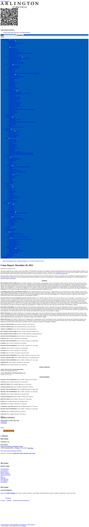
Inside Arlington (12, 149)
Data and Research (10, 130)
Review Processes (13, 164)
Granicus (24, 525)
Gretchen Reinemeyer (13, 83)
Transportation (9, 174)
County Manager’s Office (14, 96)
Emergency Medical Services (15, 103)
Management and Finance (14, 105)
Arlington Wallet (12, 44)
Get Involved (12, 70)
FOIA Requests (4, 479)
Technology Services (13, 111)
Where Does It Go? (13, 252)
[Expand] (11, 129)
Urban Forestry (12, 173)
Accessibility (4, 482)
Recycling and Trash (10, 247)
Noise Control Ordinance (11, 229)
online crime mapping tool (61, 273)
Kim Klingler (12, 84)
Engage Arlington (10, 114)
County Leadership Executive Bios (16, 76)
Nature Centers (12, 195)
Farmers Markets (12, 191)
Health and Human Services (12, 215)
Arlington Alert (12, 118)
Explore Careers (12, 48)
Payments (8, 237)
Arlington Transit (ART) (14, 175)
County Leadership (10, 74)
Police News (11, 150)
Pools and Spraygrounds (14, 196)
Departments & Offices (11, 90)
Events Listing (12, 146)
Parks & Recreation (13, 106)
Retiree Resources (13, 50)
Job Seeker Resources (13, 49)
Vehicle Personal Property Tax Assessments (18, 236)
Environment (9, 165)
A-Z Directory (4, 470)
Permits (10, 163)
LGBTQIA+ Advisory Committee (16, 63)
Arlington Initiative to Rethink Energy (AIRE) (19, 166)
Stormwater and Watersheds (15, 170)
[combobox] (8, 30)
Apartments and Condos (14, 249)
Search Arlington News (14, 148)
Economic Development (14, 99)
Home (4, 261)
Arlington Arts (12, 205)
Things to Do (9, 186)
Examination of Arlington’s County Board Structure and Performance (24, 73)
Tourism (8, 185)
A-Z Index (5, 257)
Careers (7, 46)
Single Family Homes (13, 251)
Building (8, 156)
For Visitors (11, 208)
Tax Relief (11, 235)
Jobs (2, 476)
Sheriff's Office (12, 123)
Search (2, 35)
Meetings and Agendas (14, 68)
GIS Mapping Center (13, 135)
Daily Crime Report (8, 430)
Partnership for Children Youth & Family (18, 213)
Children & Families (10, 211)
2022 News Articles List (22, 261)
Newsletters (11, 143)
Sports (10, 199)
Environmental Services (14, 101)
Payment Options (12, 240)
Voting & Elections (10, 255)
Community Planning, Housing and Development (20, 93)
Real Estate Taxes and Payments (16, 234)
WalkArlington (12, 181)
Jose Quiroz (11, 80)
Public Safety (9, 116)
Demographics (12, 133)
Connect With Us (12, 141)
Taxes (7, 231)
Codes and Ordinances (14, 158)
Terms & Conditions (14, 524)
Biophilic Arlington (13, 60)
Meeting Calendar (10, 115)
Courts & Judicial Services (15, 98)
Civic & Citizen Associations (15, 217)
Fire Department (12, 100)
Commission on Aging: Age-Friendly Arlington (19, 58)
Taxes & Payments (13, 242)
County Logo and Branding (15, 151)
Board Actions (12, 69)
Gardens (11, 168)
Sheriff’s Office (12, 110)
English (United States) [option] (16, 32)
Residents (5, 203)
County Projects (9, 89)
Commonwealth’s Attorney (15, 119)
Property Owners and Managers (16, 250)
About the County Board (14, 65)
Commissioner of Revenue (15, 91)
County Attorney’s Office (14, 94)
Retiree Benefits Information (15, 51)
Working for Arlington (14, 54)
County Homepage (5, 524)
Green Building (12, 160)
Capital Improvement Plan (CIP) (16, 43)
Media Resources (12, 145)
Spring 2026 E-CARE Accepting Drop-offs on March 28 (21, 154)
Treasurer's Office (13, 113)
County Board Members (14, 66)
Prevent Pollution (12, 169)
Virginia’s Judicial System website (8, 278)
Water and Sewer (12, 245)
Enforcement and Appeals (14, 159)
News (7, 138)
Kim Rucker (11, 81)
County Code (12, 71)
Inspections (11, 161)
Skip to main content (5, 1)
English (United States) (16, 27)
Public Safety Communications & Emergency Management (22, 109)
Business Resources (7, 256)
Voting (7, 128)
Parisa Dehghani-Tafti (13, 88)
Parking (10, 179)
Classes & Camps (10, 214)
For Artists (11, 206)
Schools (8, 184)
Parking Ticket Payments (14, 244)
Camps (10, 189)
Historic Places (12, 210)
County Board (9, 64)
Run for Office (12, 224)
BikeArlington (12, 176)
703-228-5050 (4, 423)
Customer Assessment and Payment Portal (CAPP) (20, 239)
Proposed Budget (12, 45)
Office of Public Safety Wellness (16, 126)
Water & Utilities (9, 254)
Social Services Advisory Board (16, 61)
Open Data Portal (13, 136)
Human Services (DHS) (14, 104)
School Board (12, 79)
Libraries (11, 194)
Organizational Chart (13, 78)
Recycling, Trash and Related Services (17, 171)
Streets (10, 180)
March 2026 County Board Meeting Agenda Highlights (21, 153)
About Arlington (7, 129)
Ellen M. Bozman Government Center (12, 446)
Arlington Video (12, 140)
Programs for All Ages (14, 198)
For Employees (4, 480)
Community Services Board (15, 59)
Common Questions (6, 474)
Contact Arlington (31, 524)
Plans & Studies (9, 155)
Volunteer (11, 125)
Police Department (13, 108)
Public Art (11, 209)
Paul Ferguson (12, 86)
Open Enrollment (12, 55)
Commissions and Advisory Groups (14, 56)
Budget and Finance (10, 40)
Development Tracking (14, 134)
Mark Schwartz (12, 85)
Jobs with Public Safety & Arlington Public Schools (20, 53)
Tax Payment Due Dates (14, 241)
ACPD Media (4, 421)
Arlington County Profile (14, 131)
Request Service (5, 472)
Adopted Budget (12, 42)
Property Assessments (13, 232)
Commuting (11, 178)
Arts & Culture (12, 188)
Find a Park (11, 193)
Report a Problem (5, 473)
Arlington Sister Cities (11, 200)
